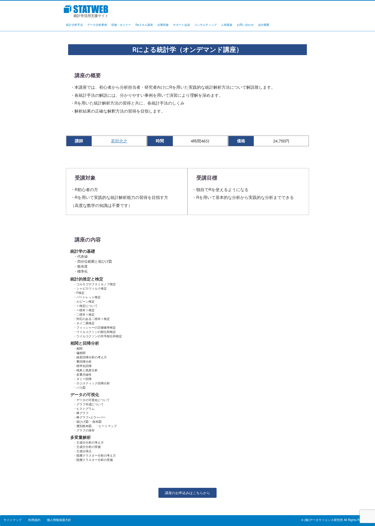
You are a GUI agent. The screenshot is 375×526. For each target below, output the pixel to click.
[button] (187, 493)
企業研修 (163, 25)
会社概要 (263, 25)
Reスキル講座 (144, 25)
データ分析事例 (97, 25)
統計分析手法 (74, 25)
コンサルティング (205, 25)
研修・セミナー (121, 25)
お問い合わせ (245, 25)
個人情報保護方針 (59, 520)
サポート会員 (181, 25)
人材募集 (226, 25)
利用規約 (34, 520)
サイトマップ (12, 520)
